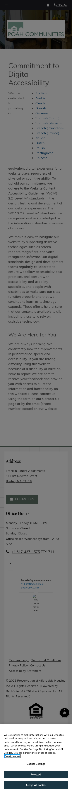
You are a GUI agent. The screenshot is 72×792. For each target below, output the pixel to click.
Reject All (36, 774)
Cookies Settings (36, 763)
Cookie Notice (12, 756)
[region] (36, 758)
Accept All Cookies (36, 785)
